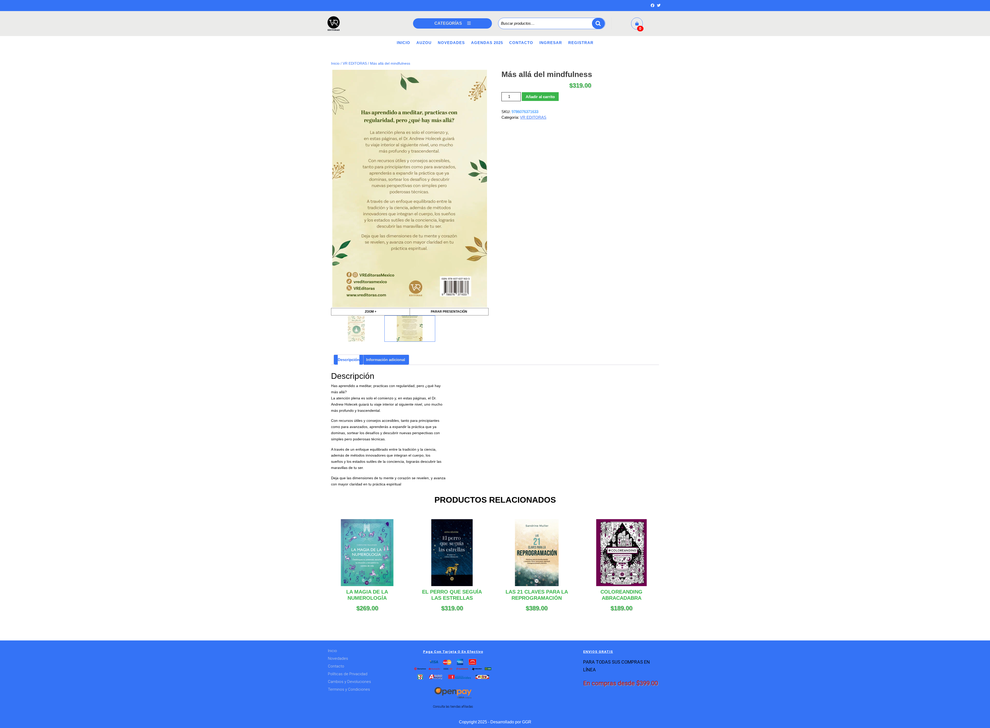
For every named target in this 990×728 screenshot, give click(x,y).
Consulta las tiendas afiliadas (453, 706)
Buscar (598, 23)
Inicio (403, 42)
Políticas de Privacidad (347, 674)
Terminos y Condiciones (349, 689)
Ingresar (550, 42)
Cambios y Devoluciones (349, 681)
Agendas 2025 (487, 42)
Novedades (451, 42)
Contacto (521, 42)
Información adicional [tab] (385, 359)
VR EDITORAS (355, 63)
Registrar (580, 42)
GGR (526, 722)
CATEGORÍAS (448, 23)
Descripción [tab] (348, 359)
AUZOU (424, 42)
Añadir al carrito (540, 97)
